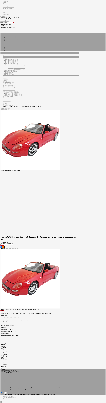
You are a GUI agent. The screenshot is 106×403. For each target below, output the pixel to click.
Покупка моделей (7, 381)
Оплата (5, 2)
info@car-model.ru (4, 20)
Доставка (5, 3)
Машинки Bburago (9, 48)
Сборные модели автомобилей (12, 40)
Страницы (5, 75)
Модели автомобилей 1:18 (11, 35)
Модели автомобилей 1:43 (11, 38)
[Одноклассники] (3, 247)
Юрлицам (5, 383)
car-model (5, 34)
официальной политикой (53, 387)
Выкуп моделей (6, 6)
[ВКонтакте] (1, 247)
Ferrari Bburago (8, 49)
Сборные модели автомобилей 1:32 (16, 44)
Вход (4, 12)
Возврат (5, 4)
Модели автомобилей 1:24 (11, 36)
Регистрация (6, 14)
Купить (2, 245)
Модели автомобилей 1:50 (11, 39)
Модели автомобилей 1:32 (11, 37)
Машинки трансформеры (11, 47)
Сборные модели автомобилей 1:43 (16, 45)
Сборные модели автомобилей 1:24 (16, 42)
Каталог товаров (7, 52)
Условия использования (8, 7)
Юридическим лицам (8, 8)
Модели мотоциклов (10, 46)
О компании (6, 1)
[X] (4, 247)
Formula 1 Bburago (9, 50)
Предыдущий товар (5, 108)
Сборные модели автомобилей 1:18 (16, 41)
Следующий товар (4, 109)
